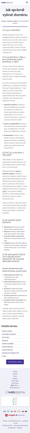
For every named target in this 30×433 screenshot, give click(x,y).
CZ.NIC (4, 191)
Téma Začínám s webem (15, 362)
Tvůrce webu (5, 337)
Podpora (3, 21)
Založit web (15, 383)
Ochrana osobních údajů (21, 425)
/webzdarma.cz (15, 388)
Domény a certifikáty (8, 343)
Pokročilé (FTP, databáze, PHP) (10, 353)
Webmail (19, 428)
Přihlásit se (15, 385)
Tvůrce (15, 376)
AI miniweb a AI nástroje (9, 334)
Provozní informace (7, 347)
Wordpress (5, 340)
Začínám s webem (12, 21)
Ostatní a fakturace (7, 350)
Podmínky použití (7, 425)
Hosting (15, 372)
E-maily (4, 356)
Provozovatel (11, 428)
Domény (15, 374)
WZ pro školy (15, 381)
